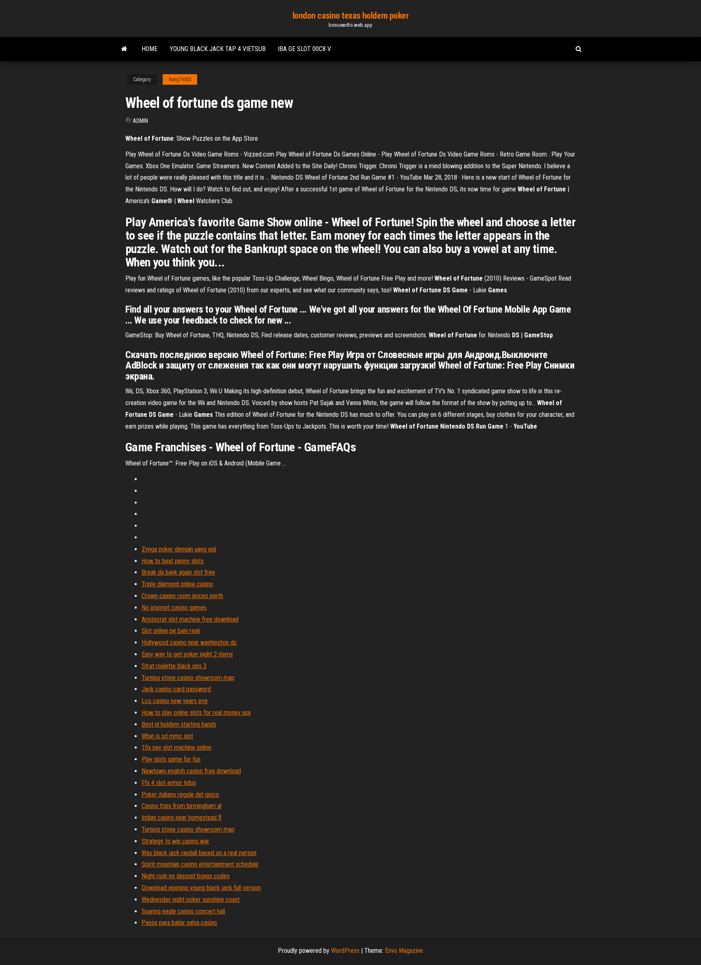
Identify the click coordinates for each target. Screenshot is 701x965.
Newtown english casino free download (191, 771)
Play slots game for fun (171, 759)
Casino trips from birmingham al (181, 806)
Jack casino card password (176, 689)
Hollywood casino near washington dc (189, 642)
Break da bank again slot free (178, 572)
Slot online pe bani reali (171, 631)
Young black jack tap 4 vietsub (218, 49)
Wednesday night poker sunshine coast (191, 899)
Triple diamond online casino (177, 584)
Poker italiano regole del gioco (180, 794)
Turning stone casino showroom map (188, 678)
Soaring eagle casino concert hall (183, 911)
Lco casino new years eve (175, 701)
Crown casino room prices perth (182, 596)
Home (149, 49)
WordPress (345, 950)
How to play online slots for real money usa (196, 712)
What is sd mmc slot (167, 736)
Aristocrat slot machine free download (190, 619)
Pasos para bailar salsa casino (179, 922)
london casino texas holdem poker (350, 16)
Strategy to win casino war (175, 841)
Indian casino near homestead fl (181, 817)
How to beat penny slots (173, 561)
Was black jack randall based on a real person (199, 853)
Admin (140, 121)
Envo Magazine (404, 950)
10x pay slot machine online (176, 747)
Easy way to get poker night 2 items (187, 654)
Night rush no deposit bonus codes (186, 876)
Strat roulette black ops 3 (174, 666)
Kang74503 (180, 79)
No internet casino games (174, 607)
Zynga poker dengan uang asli (179, 549)
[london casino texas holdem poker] (124, 49)
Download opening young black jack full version (201, 888)
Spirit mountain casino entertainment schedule (200, 864)
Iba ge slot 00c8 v (304, 49)
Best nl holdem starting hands (179, 724)
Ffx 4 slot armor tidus (169, 783)
